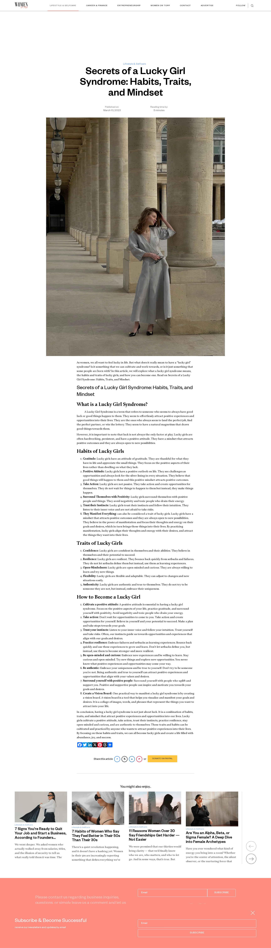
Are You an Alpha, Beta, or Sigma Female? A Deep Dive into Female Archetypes (209, 838)
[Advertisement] (135, 35)
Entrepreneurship (129, 6)
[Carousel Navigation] (247, 851)
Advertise (207, 6)
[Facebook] (79, 744)
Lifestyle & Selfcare (63, 6)
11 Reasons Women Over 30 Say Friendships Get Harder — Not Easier (154, 836)
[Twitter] (84, 744)
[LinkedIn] (89, 744)
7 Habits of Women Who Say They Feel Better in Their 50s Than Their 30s (96, 836)
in (132, 759)
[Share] (109, 744)
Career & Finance (97, 6)
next (251, 859)
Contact (185, 6)
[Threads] (104, 744)
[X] (94, 744)
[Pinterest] (99, 744)
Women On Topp (160, 6)
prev (251, 846)
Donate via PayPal (162, 759)
